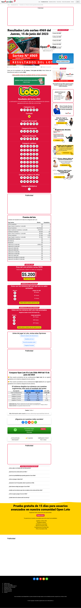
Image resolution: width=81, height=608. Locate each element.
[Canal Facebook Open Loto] (23, 422)
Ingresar (78, 1)
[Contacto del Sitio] (32, 422)
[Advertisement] (40, 17)
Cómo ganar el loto (63, 96)
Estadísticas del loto (52, 1)
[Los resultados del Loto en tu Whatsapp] (35, 422)
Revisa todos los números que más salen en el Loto (30, 327)
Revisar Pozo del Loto (29, 278)
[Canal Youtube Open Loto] (29, 422)
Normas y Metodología (8, 584)
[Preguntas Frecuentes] (63, 162)
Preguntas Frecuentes (29, 345)
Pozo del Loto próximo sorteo (29, 342)
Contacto (5, 592)
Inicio (39, 1)
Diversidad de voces (7, 588)
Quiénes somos (7, 583)
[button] (34, 579)
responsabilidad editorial (42, 413)
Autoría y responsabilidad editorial (10, 586)
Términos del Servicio (8, 591)
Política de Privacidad (8, 589)
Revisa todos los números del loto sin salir (30, 302)
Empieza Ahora (40, 515)
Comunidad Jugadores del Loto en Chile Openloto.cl (43, 600)
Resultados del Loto (44, 1)
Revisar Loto (63, 109)
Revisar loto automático (66, 1)
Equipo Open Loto (16, 67)
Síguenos (43, 428)
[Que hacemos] (63, 174)
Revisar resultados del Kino (63, 61)
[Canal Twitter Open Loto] (26, 422)
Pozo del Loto (59, 1)
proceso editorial (30, 413)
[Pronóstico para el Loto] (63, 121)
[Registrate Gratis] (63, 134)
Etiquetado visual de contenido (9, 587)
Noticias (72, 1)
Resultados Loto (5, 1)
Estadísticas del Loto (29, 339)
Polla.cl (31, 410)
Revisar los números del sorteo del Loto (29, 335)
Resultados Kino (11, 2)
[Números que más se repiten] (63, 149)
